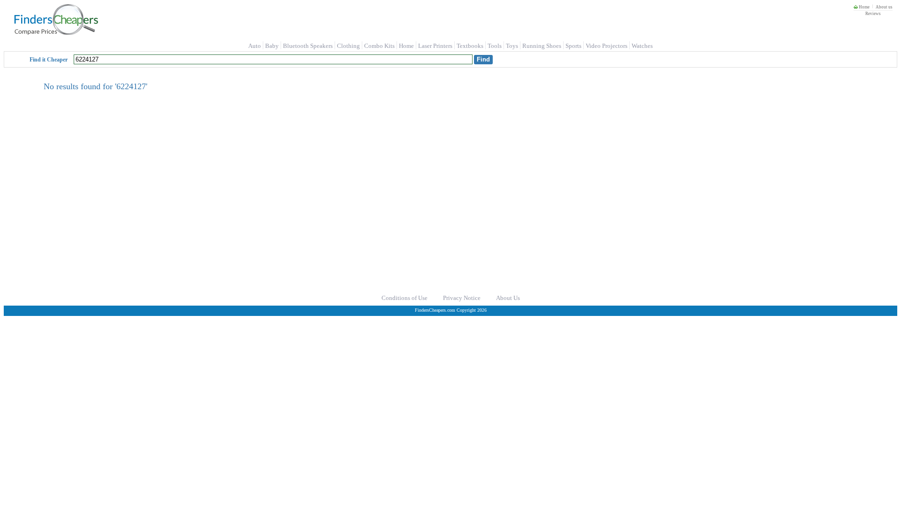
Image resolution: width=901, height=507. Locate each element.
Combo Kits (379, 45)
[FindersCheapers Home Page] (55, 33)
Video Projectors (606, 45)
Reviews (873, 13)
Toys (512, 45)
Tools (495, 45)
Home (864, 7)
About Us (508, 297)
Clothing (348, 45)
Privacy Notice (462, 297)
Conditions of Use (405, 297)
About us (884, 7)
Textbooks (470, 45)
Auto (254, 45)
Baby (272, 45)
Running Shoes (541, 45)
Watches (642, 45)
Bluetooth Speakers (308, 45)
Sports (573, 45)
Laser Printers (435, 45)
